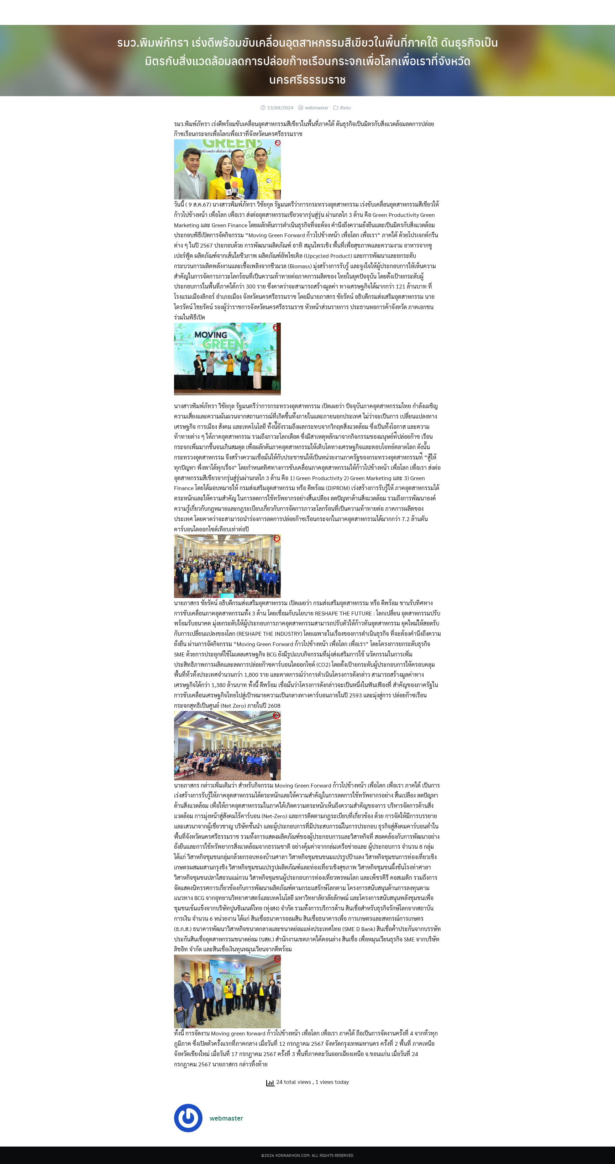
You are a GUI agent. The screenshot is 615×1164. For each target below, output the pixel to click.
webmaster (316, 107)
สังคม (345, 107)
